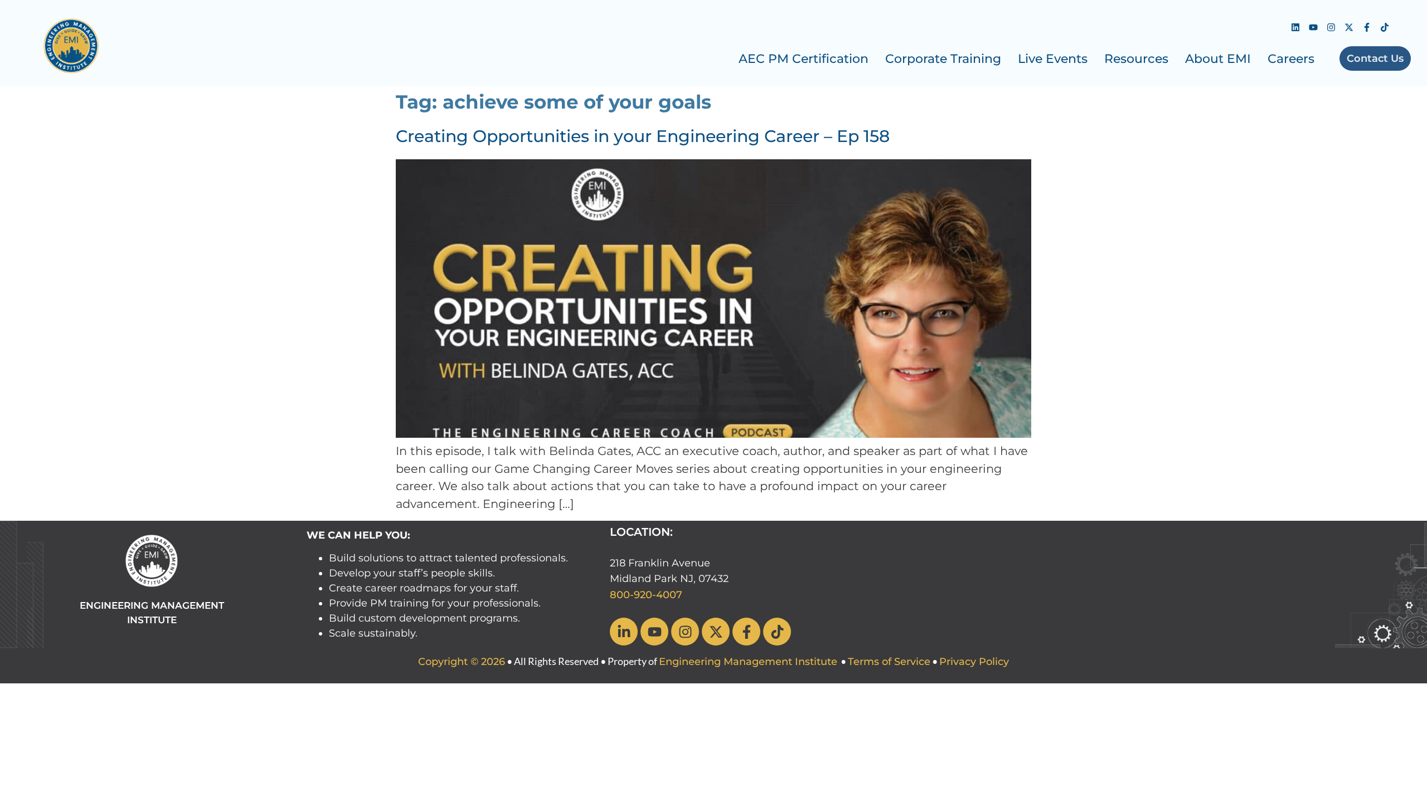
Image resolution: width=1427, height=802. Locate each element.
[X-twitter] (1349, 27)
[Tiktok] (1385, 27)
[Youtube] (1313, 27)
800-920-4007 (646, 595)
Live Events (1053, 58)
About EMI (1218, 58)
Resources (1136, 58)
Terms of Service (889, 662)
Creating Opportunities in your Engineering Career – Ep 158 (643, 136)
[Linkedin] (1295, 27)
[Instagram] (1331, 27)
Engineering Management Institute (748, 662)
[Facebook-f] (1367, 27)
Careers (1291, 58)
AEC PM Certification (803, 58)
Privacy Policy (974, 662)
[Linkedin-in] (624, 631)
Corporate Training (943, 58)
